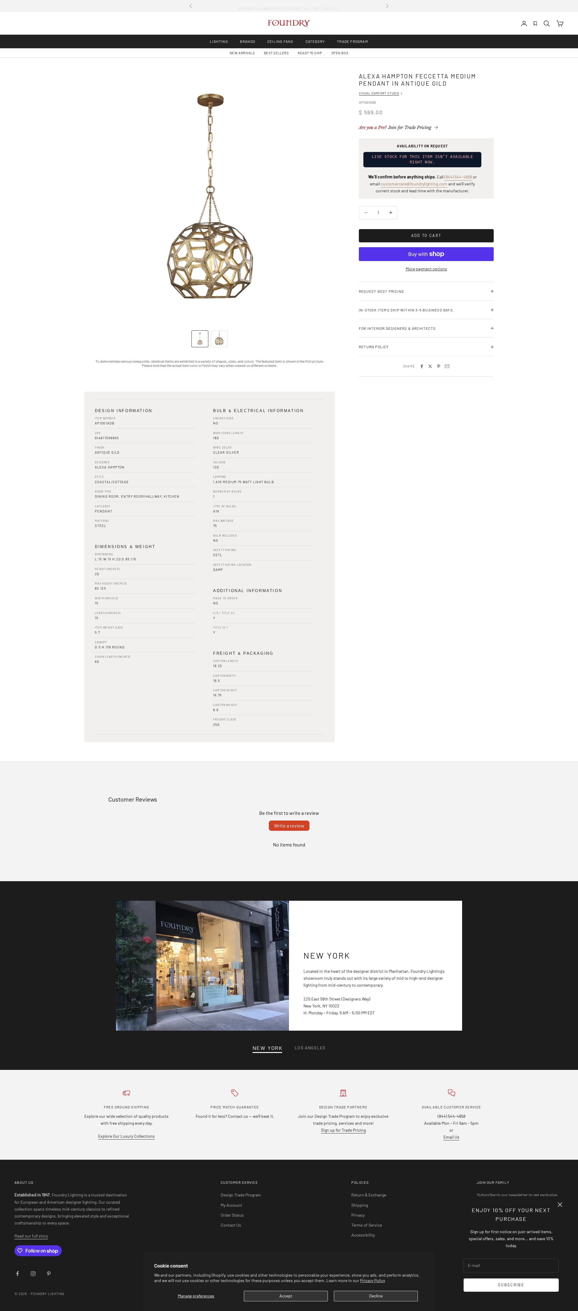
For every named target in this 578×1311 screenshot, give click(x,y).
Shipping (359, 1205)
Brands (247, 41)
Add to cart (426, 235)
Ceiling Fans (280, 41)
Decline (376, 1295)
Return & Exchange (368, 1194)
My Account (231, 1205)
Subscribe (511, 1284)
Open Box (339, 53)
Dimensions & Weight (125, 546)
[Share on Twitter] (430, 366)
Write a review (289, 825)
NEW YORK (268, 1048)
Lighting (219, 41)
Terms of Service (366, 1224)
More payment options (426, 268)
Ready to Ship (310, 53)
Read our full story (31, 1235)
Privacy (358, 1215)
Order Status (232, 1215)
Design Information (123, 410)
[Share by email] (447, 366)
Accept (285, 1295)
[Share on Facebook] (421, 366)
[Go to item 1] (199, 338)
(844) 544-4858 (458, 176)
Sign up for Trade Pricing (343, 1130)
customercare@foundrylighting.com (414, 183)
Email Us (451, 1136)
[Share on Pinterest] (438, 366)
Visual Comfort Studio (379, 93)
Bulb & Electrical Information (258, 410)
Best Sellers (276, 53)
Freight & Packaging (243, 653)
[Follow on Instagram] (33, 1274)
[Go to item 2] (219, 338)
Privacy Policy (372, 1280)
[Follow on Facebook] (17, 1274)
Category (315, 41)
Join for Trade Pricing (395, 127)
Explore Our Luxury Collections (126, 1136)
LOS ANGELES (310, 1047)
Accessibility (363, 1234)
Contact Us (231, 1224)
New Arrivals (242, 53)
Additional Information (247, 590)
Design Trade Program (241, 1194)
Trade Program (352, 41)
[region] (209, 197)
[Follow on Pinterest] (49, 1274)
